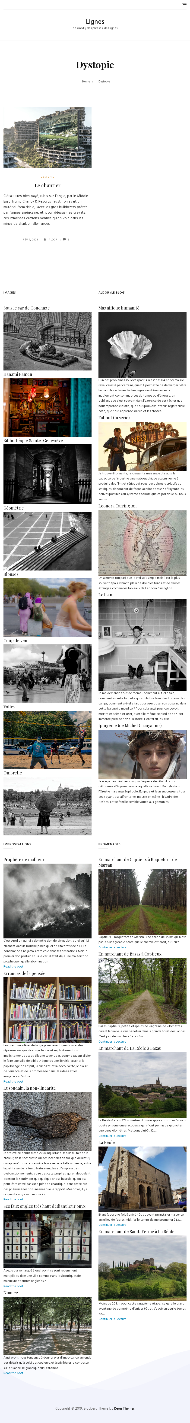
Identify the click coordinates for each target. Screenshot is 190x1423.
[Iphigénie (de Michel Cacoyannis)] (142, 732)
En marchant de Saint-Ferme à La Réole (136, 1231)
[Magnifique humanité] (142, 314)
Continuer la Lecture (112, 947)
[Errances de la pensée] (47, 979)
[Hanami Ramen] (47, 380)
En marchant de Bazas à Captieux (130, 954)
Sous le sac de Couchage (26, 308)
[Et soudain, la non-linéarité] (47, 1094)
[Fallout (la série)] (142, 424)
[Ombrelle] (47, 779)
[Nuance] (47, 1299)
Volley (9, 707)
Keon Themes (124, 1408)
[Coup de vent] (47, 646)
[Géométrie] (47, 514)
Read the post (13, 966)
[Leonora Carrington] (142, 512)
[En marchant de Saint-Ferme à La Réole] (142, 1238)
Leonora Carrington (117, 506)
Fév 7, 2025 (30, 240)
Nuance (10, 1293)
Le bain (105, 595)
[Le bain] (142, 601)
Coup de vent (16, 640)
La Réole (106, 1142)
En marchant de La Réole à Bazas (129, 1048)
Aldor (52, 240)
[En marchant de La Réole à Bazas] (142, 1054)
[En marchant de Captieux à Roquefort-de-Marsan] (142, 871)
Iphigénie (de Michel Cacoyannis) (130, 725)
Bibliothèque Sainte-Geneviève (33, 440)
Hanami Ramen (17, 374)
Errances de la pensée (24, 973)
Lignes (95, 22)
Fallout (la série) (114, 417)
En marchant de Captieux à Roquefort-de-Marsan (138, 862)
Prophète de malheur (23, 859)
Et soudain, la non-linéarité (29, 1088)
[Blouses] (47, 580)
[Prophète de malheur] (47, 866)
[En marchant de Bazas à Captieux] (142, 960)
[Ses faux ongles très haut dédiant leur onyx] (47, 1212)
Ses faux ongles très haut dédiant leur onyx (44, 1206)
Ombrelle (12, 773)
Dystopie (47, 177)
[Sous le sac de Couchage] (47, 314)
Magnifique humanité (118, 308)
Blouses (10, 574)
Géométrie (13, 508)
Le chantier (48, 185)
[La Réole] (142, 1149)
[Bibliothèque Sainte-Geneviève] (47, 446)
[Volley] (47, 713)
